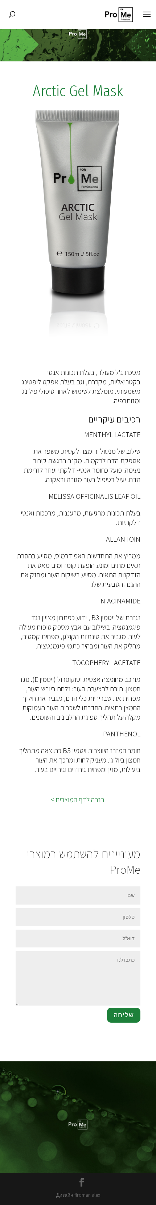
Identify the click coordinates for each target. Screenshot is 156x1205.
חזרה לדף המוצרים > (78, 799)
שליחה (124, 1015)
